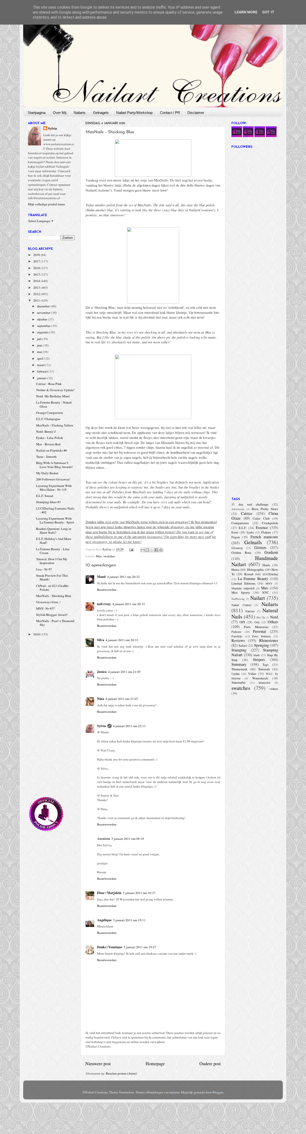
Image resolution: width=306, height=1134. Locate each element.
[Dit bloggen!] (147, 550)
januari (42, 378)
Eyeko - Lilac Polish (49, 438)
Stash (256, 655)
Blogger (218, 1092)
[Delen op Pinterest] (160, 550)
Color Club (261, 518)
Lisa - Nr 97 (44, 569)
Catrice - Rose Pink (49, 384)
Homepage (155, 1063)
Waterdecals (260, 678)
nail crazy (104, 604)
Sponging (261, 645)
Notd (274, 617)
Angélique (104, 920)
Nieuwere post (98, 1063)
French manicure (264, 536)
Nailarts (80, 113)
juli (39, 339)
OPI (242, 622)
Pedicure (236, 632)
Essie (234, 532)
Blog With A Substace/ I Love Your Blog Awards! (54, 465)
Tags (265, 664)
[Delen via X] (151, 550)
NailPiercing (238, 599)
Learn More (246, 12)
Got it (268, 12)
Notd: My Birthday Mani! (53, 396)
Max (99, 556)
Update (235, 674)
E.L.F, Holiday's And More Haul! (53, 541)
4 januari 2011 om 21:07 (121, 699)
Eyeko (250, 532)
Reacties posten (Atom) (121, 1073)
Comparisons (240, 523)
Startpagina (36, 113)
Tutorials (264, 669)
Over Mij (59, 113)
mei (40, 352)
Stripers (259, 659)
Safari (243, 645)
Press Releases (261, 636)
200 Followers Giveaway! (53, 479)
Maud (101, 576)
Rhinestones (268, 640)
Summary (238, 664)
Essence (262, 527)
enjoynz (174, 1092)
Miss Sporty (240, 592)
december (44, 306)
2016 (37, 268)
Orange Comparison (49, 412)
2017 (37, 261)
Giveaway (237, 548)
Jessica (102, 671)
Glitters (260, 547)
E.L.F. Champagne (48, 419)
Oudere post (210, 1063)
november (44, 312)
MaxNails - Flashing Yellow (54, 425)
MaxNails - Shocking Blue (53, 596)
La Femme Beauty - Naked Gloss (53, 404)
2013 (37, 287)
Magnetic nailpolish (243, 588)
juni (40, 345)
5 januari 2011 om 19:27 (140, 947)
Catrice (246, 513)
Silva (100, 640)
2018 (37, 255)
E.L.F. (242, 528)
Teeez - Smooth (46, 456)
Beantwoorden (106, 589)
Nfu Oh (261, 617)
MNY (269, 583)
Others (273, 621)
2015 (37, 274)
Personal (259, 631)
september (44, 326)
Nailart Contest (241, 605)
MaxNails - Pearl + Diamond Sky (55, 623)
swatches (109, 556)
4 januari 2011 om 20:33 (128, 604)
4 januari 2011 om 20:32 (123, 577)
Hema (235, 569)
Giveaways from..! (48, 602)
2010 (37, 634)
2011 (37, 300)
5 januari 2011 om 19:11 (129, 920)
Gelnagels (101, 113)
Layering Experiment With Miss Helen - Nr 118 (54, 488)
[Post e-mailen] (131, 549)
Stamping (238, 650)
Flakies (266, 532)
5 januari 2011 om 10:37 (139, 893)
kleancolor (264, 682)
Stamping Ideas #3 (48, 502)
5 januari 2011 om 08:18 (127, 838)
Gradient (271, 552)
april (40, 358)
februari (43, 371)
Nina (100, 698)
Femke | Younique (109, 947)
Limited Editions (243, 583)
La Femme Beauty (253, 578)
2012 (37, 294)
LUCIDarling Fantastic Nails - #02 (55, 510)
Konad (248, 574)
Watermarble (238, 682)
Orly (257, 622)
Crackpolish (270, 523)
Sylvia (101, 726)
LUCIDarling (270, 574)
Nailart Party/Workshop (134, 113)
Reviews (238, 640)
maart (41, 365)
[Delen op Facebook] (156, 550)
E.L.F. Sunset (44, 496)
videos (273, 689)
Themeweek (239, 669)
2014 (37, 281)
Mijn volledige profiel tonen (46, 204)
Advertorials (237, 509)
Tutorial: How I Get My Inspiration (51, 561)
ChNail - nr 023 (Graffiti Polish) (52, 588)
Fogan (235, 537)
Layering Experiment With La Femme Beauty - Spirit (55, 520)
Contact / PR (170, 113)
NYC (265, 592)
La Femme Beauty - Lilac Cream (53, 551)
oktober (42, 319)
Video (252, 673)
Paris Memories (256, 627)
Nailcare (250, 611)
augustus (43, 332)
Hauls (266, 565)
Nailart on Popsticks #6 (51, 450)
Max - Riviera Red (48, 444)
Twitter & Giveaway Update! (55, 390)
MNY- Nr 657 (45, 608)
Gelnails (253, 542)
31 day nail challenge (249, 504)
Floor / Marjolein (109, 892)
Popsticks (236, 636)
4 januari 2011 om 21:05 (124, 672)
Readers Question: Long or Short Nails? (53, 531)
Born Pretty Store (265, 509)
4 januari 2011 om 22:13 (129, 726)
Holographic (255, 569)
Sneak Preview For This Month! (52, 577)
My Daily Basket (47, 473)
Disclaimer (195, 113)
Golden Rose (241, 552)
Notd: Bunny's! (46, 431)
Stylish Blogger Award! (52, 614)
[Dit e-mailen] (142, 550)
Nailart (257, 597)
